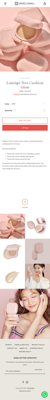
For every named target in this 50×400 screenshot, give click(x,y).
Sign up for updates (25, 358)
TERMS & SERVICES (21, 345)
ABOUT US (23, 348)
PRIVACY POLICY (38, 345)
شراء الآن (25, 128)
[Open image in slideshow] (25, 39)
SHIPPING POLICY (36, 348)
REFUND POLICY (25, 351)
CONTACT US (12, 348)
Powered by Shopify (25, 391)
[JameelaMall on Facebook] (23, 382)
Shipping (16, 94)
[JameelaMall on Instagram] (27, 382)
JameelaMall (30, 388)
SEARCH (8, 345)
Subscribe (38, 369)
